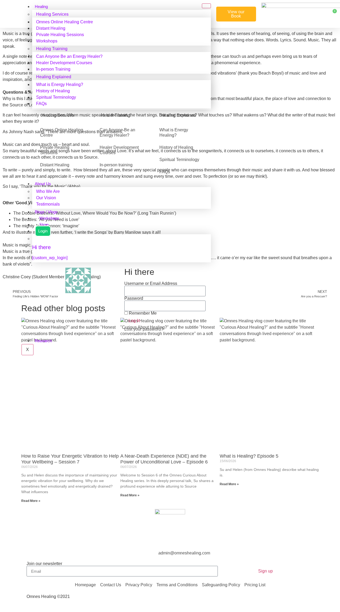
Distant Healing (50, 28)
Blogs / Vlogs (46, 212)
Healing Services (52, 14)
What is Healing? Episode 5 (249, 456)
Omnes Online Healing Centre (64, 22)
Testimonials (48, 204)
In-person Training (53, 69)
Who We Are (48, 191)
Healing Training (51, 48)
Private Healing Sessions (60, 34)
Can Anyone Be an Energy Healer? (69, 56)
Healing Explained (53, 77)
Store (44, 225)
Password (133, 298)
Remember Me (142, 313)
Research (43, 341)
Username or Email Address (150, 283)
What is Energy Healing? (59, 84)
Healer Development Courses (64, 62)
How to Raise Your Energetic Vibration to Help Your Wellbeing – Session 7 (70, 459)
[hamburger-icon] (206, 5)
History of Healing (53, 91)
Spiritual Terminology (56, 97)
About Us (43, 184)
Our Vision (46, 198)
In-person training (116, 165)
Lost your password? (143, 329)
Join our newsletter (44, 564)
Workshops (46, 41)
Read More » (30, 501)
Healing (41, 7)
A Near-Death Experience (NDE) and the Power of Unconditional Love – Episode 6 (164, 459)
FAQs (41, 103)
